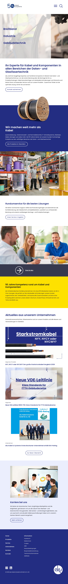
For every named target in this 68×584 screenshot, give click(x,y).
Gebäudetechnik (14, 43)
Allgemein (8, 362)
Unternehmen (9, 443)
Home (7, 536)
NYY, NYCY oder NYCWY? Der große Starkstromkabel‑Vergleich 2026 (30, 364)
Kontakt (8, 554)
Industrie (9, 36)
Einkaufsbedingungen (30, 548)
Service (7, 543)
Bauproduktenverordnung (31, 551)
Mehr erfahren (17, 520)
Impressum (27, 538)
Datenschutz (27, 541)
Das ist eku (29, 270)
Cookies (26, 543)
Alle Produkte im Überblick (16, 144)
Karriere (8, 550)
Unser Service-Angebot (15, 217)
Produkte (13, 362)
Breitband (10, 29)
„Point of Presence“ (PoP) (31, 30)
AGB (25, 546)
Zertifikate (26, 556)
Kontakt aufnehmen (14, 89)
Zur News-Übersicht (34, 453)
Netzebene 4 (7, 32)
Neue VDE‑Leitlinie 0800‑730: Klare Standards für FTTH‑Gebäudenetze (30, 405)
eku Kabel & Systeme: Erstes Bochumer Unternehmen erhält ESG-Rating (31, 446)
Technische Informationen (31, 553)
